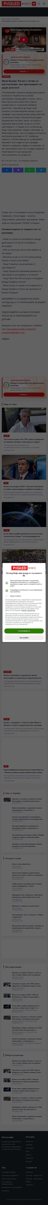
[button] (24, 596)
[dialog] (24, 602)
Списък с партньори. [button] (28, 610)
